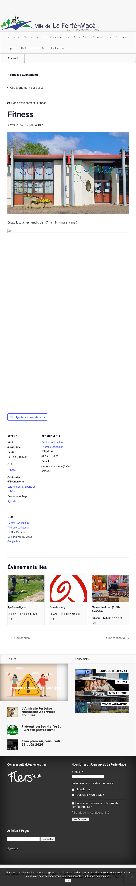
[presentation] (26, 588)
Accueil (12, 58)
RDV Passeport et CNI (32, 48)
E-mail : (77, 771)
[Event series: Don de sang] (52, 619)
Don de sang (57, 607)
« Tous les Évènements (23, 75)
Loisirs (11, 486)
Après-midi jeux (17, 607)
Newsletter (82, 789)
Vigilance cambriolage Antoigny (34, 688)
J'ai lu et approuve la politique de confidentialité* (95, 804)
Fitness (11, 469)
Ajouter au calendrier (28, 417)
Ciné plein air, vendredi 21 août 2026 (41, 743)
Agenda (11, 501)
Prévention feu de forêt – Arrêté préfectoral (41, 728)
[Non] (131, 877)
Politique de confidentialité (91, 812)
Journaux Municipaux (89, 794)
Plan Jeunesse (57, 48)
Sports (19, 486)
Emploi (11, 48)
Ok (68, 880)
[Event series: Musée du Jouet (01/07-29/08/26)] (94, 623)
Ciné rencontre (116, 638)
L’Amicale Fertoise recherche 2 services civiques (38, 711)
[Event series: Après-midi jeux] (10, 619)
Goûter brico (22, 638)
